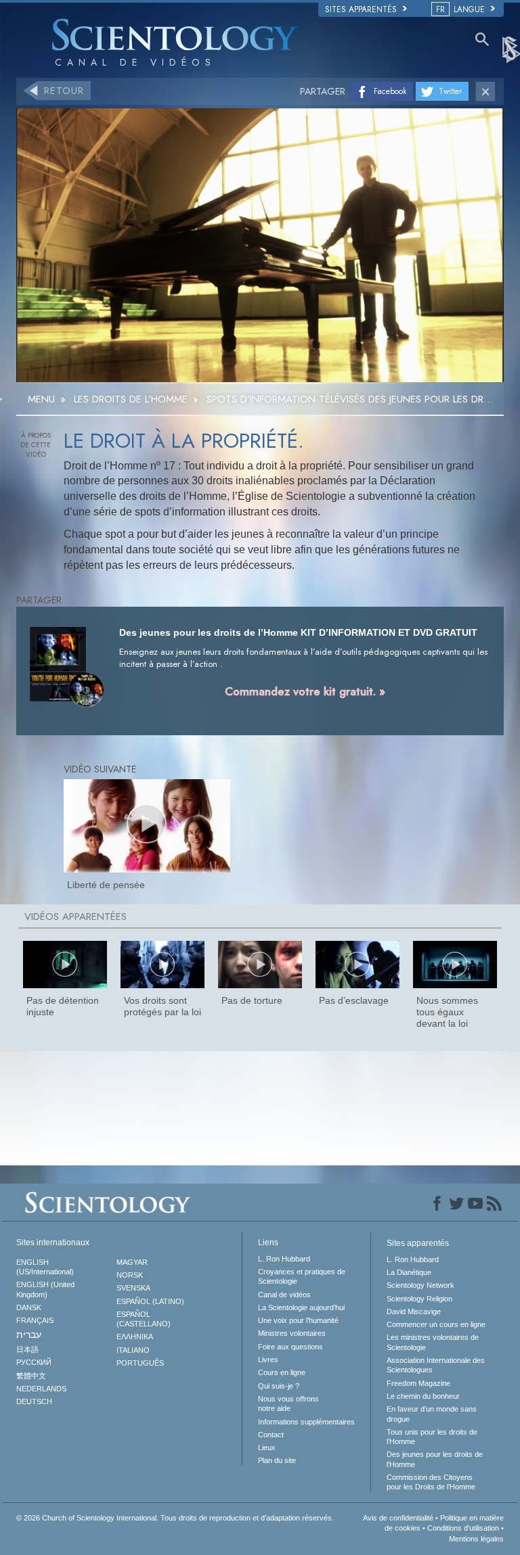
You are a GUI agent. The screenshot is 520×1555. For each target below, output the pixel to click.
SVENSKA (133, 1288)
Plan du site (277, 1460)
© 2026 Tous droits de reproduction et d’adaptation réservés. (175, 1518)
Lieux (267, 1447)
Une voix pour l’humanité (298, 1320)
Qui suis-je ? (278, 1386)
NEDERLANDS (41, 1389)
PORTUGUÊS (140, 1363)
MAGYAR (132, 1262)
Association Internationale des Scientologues (436, 1365)
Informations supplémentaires (306, 1422)
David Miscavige (414, 1311)
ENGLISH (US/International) (45, 1267)
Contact (271, 1435)
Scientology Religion (419, 1299)
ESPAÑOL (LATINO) (150, 1301)
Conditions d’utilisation (463, 1528)
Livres (268, 1359)
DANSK (28, 1307)
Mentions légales (476, 1539)
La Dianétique (409, 1272)
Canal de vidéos (284, 1295)
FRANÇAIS (34, 1320)
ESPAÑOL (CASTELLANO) (143, 1319)
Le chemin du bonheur (423, 1396)
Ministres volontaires (292, 1333)
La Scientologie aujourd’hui (301, 1307)
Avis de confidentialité (398, 1518)
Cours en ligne (281, 1372)
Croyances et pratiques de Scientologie (301, 1276)
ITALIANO (133, 1350)
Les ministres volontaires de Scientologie (433, 1342)
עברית (28, 1334)
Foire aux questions (290, 1347)
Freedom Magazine (418, 1383)
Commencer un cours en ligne (436, 1324)
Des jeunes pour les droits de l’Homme (435, 1459)
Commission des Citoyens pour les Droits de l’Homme (431, 1482)
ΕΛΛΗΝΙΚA (134, 1336)
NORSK (129, 1275)
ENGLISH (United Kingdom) (45, 1289)
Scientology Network (420, 1285)
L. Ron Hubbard (284, 1259)
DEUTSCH (34, 1401)
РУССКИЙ (33, 1362)
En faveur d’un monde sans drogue (432, 1413)
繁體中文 (31, 1376)
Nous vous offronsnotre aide (288, 1403)
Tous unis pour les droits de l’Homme (432, 1436)
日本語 (27, 1349)
